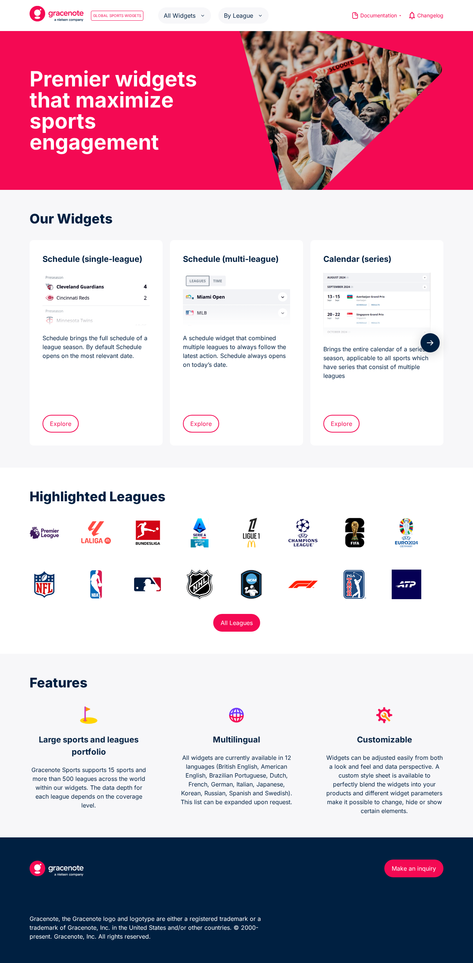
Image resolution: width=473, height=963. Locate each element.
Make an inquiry (414, 868)
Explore (60, 423)
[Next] (430, 342)
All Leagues (237, 622)
